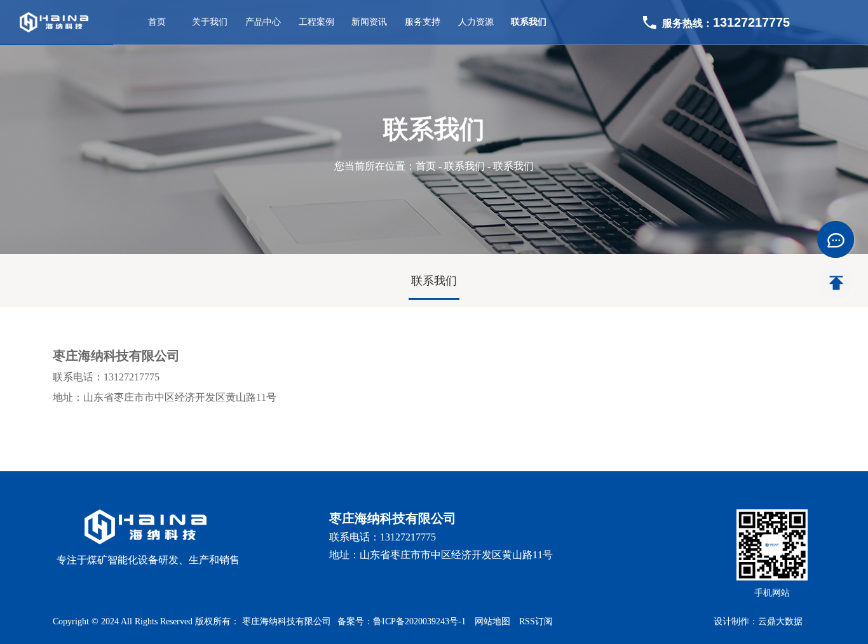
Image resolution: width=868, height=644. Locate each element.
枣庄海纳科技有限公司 (286, 621)
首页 (157, 22)
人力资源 (476, 22)
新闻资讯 (369, 22)
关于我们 (209, 22)
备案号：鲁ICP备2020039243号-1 (401, 621)
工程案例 (316, 22)
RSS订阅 (536, 621)
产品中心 (263, 22)
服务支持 (422, 22)
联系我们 (528, 22)
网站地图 (494, 621)
